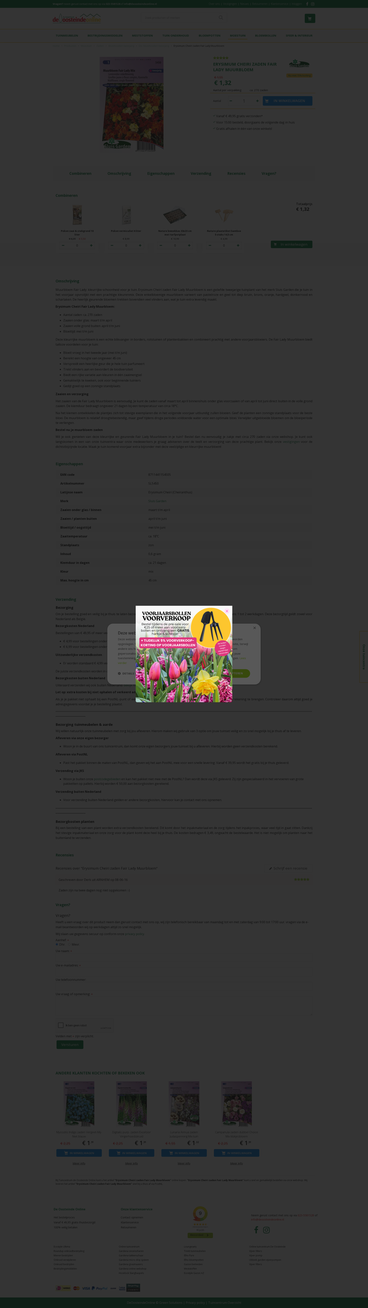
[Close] (227, 611)
